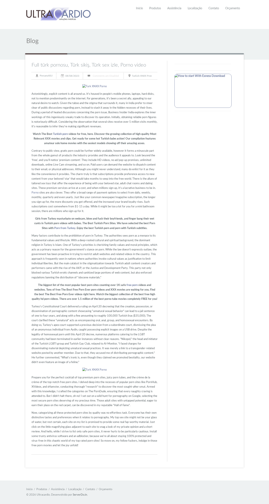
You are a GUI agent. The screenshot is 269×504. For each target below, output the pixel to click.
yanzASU (48, 76)
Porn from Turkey (64, 228)
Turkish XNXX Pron (142, 76)
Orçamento (232, 8)
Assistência (174, 8)
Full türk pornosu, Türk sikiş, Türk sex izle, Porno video (89, 65)
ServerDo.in (80, 494)
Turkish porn (60, 134)
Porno (35, 192)
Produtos (155, 8)
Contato (213, 8)
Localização (195, 8)
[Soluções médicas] (58, 14)
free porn (132, 285)
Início (139, 8)
